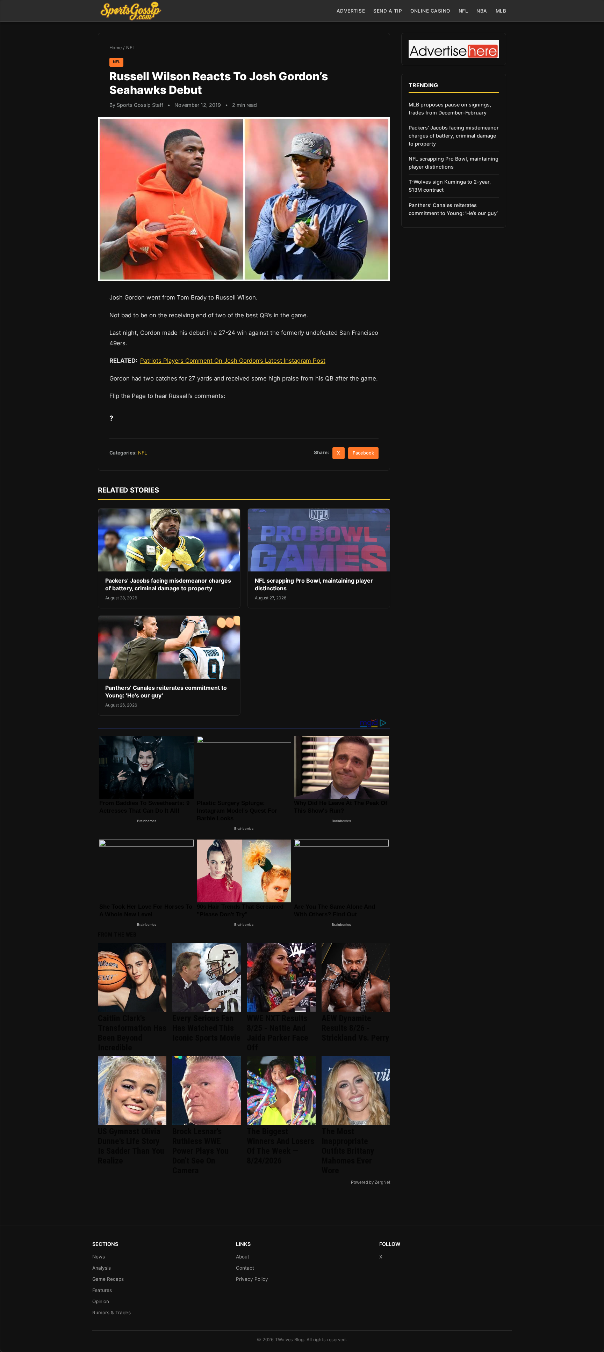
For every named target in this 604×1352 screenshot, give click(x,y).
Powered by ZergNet (370, 1182)
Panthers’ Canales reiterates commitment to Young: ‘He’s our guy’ (453, 209)
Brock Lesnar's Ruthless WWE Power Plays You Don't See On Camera (200, 1150)
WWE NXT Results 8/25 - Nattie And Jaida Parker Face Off (277, 1032)
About (242, 1256)
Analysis (101, 1268)
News (98, 1256)
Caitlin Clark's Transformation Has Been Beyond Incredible (132, 1032)
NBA (481, 11)
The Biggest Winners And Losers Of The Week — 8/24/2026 (280, 1146)
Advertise (351, 11)
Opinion (100, 1301)
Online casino (430, 11)
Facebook (363, 453)
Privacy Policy (252, 1279)
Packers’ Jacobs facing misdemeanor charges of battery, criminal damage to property (168, 584)
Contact (245, 1268)
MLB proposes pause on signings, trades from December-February (450, 109)
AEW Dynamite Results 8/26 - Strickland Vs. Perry (355, 1028)
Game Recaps (108, 1279)
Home (115, 47)
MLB (501, 11)
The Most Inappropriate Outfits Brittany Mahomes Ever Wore (348, 1150)
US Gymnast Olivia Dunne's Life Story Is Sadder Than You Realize (131, 1146)
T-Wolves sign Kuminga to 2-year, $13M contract (450, 186)
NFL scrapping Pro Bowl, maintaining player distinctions (453, 163)
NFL (463, 11)
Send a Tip (387, 11)
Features (102, 1290)
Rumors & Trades (111, 1312)
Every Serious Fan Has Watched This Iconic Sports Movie (206, 1028)
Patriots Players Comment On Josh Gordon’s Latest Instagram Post (232, 360)
